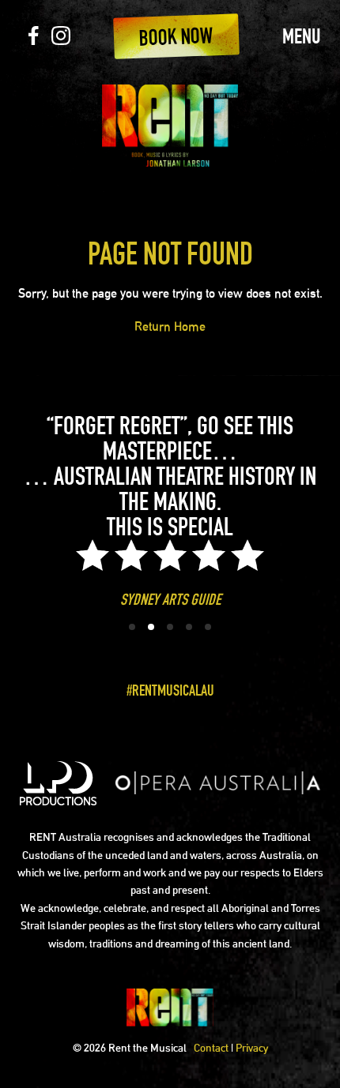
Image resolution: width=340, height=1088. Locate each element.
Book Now (175, 36)
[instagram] (61, 40)
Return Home (170, 326)
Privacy (252, 1047)
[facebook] (33, 40)
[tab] (132, 627)
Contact (211, 1047)
